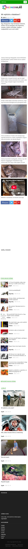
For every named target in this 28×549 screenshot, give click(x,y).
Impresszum (20, 544)
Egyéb (2, 538)
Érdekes (3, 530)
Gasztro (3, 536)
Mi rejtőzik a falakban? (10, 14)
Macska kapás (5, 457)
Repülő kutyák (5, 481)
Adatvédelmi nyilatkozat (10, 544)
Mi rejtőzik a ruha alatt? (7, 408)
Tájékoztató (8, 546)
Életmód (3, 529)
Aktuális (3, 527)
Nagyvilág (3, 534)
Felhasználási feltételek (17, 546)
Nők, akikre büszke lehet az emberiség (12, 432)
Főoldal (4, 2)
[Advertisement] (14, 45)
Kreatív (2, 532)
